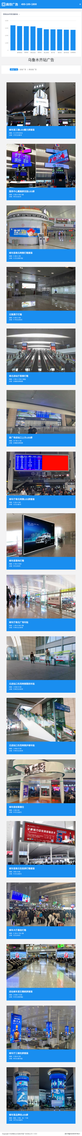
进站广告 (14, 69)
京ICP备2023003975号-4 (72, 1134)
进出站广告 (33, 69)
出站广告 (23, 69)
